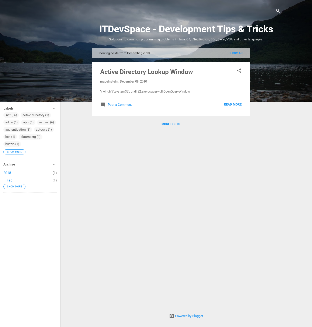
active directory (33, 115)
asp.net (44, 122)
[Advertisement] (267, 112)
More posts (171, 124)
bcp (7, 137)
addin (9, 122)
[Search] (278, 11)
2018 (7, 173)
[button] (239, 71)
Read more (233, 104)
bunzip (9, 144)
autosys (41, 129)
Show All (236, 53)
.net (8, 115)
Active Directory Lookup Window (146, 72)
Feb (9, 180)
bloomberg (28, 137)
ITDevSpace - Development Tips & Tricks (186, 29)
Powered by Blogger (188, 316)
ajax (26, 122)
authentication (15, 129)
